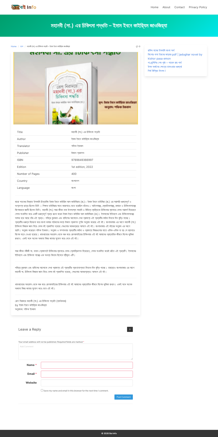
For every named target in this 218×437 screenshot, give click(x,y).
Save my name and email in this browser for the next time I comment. (75, 390)
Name (32, 365)
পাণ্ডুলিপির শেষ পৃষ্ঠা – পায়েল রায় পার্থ (165, 62)
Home (14, 46)
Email (32, 373)
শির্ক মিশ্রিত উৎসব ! (157, 70)
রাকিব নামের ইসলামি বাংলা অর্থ (161, 50)
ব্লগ (21, 46)
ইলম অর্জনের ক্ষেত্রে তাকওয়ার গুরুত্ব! (165, 66)
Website (31, 382)
